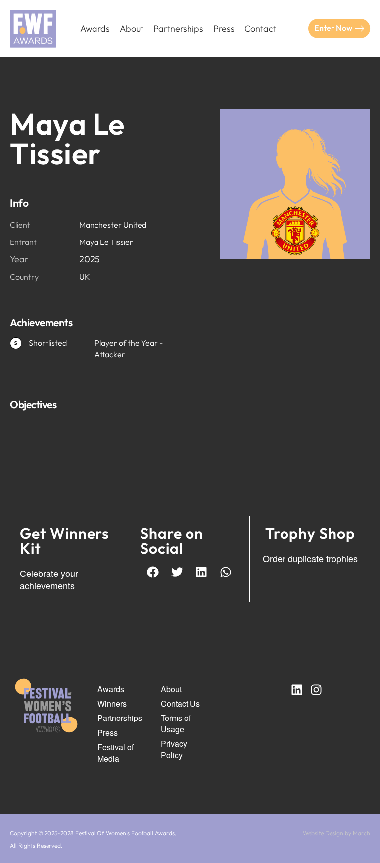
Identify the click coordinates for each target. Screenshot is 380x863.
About (131, 28)
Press (224, 28)
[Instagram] (316, 690)
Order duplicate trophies (310, 558)
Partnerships (178, 28)
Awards (95, 28)
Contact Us (180, 703)
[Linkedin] (297, 690)
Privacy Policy (174, 749)
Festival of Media (115, 753)
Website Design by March (336, 833)
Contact (260, 28)
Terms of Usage (175, 723)
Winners (112, 703)
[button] (153, 572)
